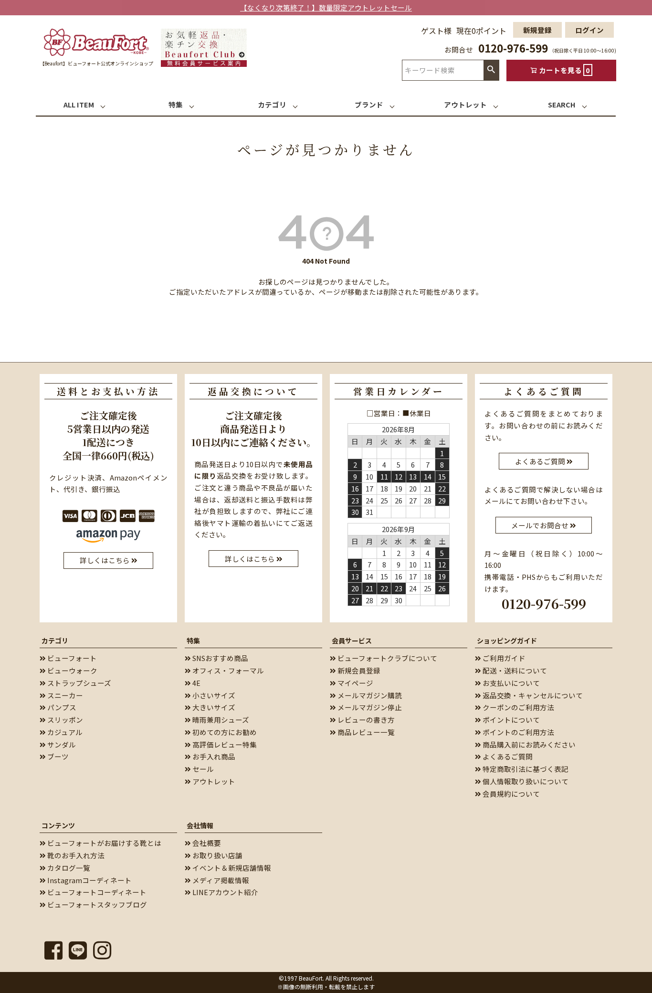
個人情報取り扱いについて (524, 781)
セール (202, 769)
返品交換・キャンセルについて (532, 695)
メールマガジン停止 (369, 707)
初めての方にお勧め (224, 732)
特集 (193, 640)
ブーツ (57, 756)
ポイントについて (510, 720)
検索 (491, 70)
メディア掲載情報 (220, 880)
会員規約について (510, 794)
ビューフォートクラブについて (386, 658)
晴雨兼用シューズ (220, 720)
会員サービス (352, 640)
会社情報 (200, 825)
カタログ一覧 (68, 868)
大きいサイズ (213, 707)
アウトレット (213, 781)
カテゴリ (55, 640)
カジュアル (64, 732)
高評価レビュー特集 (224, 744)
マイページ (354, 683)
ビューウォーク (71, 670)
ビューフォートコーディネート (96, 892)
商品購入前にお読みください (528, 744)
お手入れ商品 (213, 756)
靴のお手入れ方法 (75, 855)
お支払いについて (510, 683)
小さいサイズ (213, 695)
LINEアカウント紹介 (224, 892)
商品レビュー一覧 (365, 732)
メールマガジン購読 (369, 695)
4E (195, 683)
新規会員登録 (358, 670)
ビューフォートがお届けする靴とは (103, 843)
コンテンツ (58, 825)
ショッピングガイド (507, 640)
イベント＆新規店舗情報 (231, 868)
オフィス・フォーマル (227, 670)
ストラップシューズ (78, 683)
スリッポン (64, 720)
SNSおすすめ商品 (219, 658)
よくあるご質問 (507, 756)
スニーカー (64, 695)
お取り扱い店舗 (216, 855)
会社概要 (206, 843)
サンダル (61, 744)
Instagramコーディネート (89, 880)
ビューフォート (71, 658)
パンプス (61, 707)
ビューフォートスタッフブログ (96, 904)
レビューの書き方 (365, 720)
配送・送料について (514, 670)
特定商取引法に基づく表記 (524, 769)
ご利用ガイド (503, 658)
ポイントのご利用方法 (517, 732)
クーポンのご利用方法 (517, 707)
